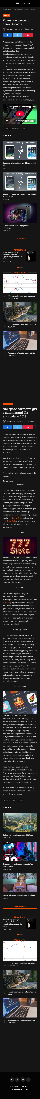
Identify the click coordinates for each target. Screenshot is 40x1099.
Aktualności (8, 404)
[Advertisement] (20, 378)
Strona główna (7, 10)
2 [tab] (20, 267)
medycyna (16, 129)
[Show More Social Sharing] (35, 35)
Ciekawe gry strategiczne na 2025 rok (18, 835)
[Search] (29, 3)
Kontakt (24, 1086)
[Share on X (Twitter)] (18, 35)
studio (7, 602)
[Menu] (17, 3)
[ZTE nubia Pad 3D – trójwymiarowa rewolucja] (20, 213)
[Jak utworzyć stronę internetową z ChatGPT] (20, 312)
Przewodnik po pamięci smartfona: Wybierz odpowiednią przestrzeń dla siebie (12, 255)
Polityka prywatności (20, 1089)
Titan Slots (11, 521)
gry (13, 45)
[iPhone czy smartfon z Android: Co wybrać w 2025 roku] (20, 181)
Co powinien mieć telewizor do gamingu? (19, 895)
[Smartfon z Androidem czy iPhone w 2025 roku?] (20, 150)
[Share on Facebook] (7, 35)
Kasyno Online (17, 518)
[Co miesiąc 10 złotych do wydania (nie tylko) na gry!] (20, 851)
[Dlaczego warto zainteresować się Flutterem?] (20, 340)
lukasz (11, 29)
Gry (4, 434)
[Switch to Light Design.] (25, 3)
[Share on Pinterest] (28, 35)
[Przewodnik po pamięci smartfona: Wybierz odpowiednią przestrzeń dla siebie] (31, 257)
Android (6, 15)
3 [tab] (22, 267)
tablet (25, 129)
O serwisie (14, 1086)
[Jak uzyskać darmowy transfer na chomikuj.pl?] (20, 283)
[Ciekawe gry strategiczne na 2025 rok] (20, 822)
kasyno (20, 801)
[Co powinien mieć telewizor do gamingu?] (20, 882)
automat (7, 801)
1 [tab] (18, 267)
